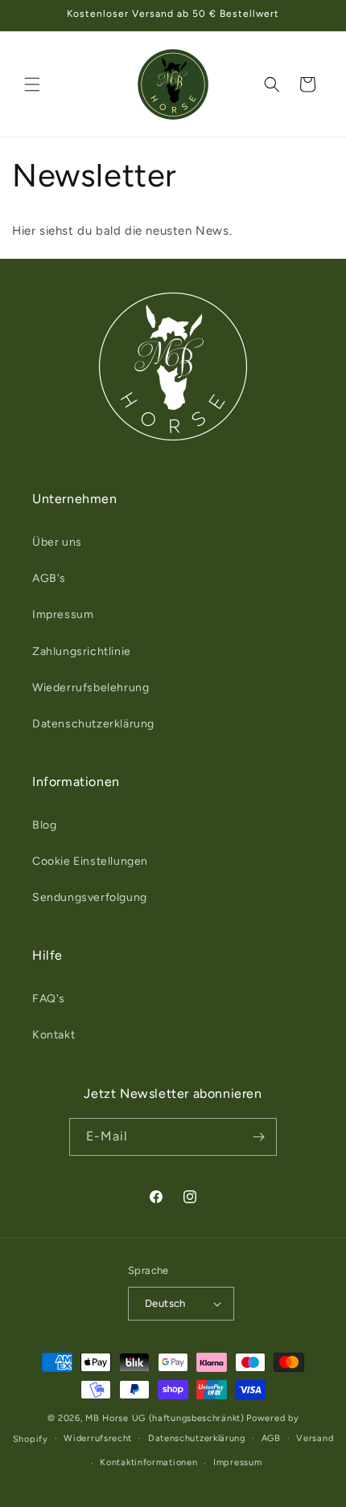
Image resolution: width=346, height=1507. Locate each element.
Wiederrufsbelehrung (90, 687)
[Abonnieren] (258, 1137)
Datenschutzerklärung (93, 724)
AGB (271, 1438)
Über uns (57, 542)
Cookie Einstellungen (90, 861)
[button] (32, 84)
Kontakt (53, 1035)
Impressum (62, 614)
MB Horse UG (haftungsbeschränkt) (164, 1418)
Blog (44, 825)
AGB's (49, 578)
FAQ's (48, 998)
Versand (314, 1438)
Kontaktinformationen (148, 1462)
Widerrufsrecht (98, 1438)
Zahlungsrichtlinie (81, 651)
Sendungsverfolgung (89, 897)
